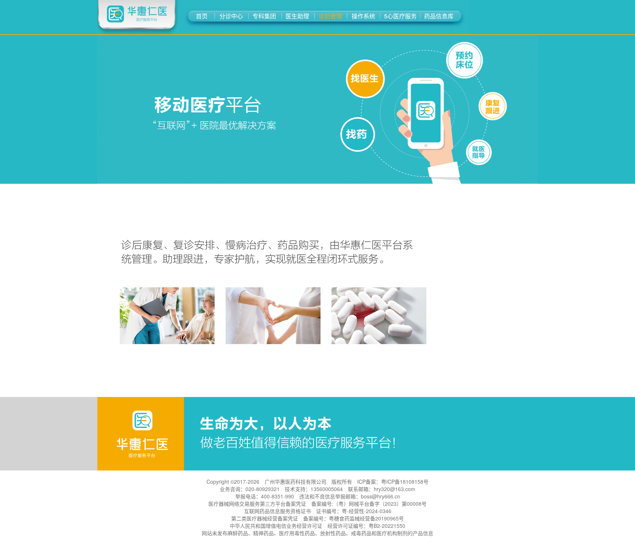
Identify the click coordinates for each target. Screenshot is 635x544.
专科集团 (264, 16)
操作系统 (363, 16)
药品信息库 (438, 16)
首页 (202, 16)
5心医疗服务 (400, 16)
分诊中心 (231, 16)
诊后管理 (330, 16)
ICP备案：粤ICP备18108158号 (392, 481)
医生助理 (297, 16)
